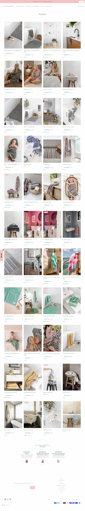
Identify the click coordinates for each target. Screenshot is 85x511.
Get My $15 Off (31, 261)
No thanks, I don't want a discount (31, 264)
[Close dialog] (64, 242)
